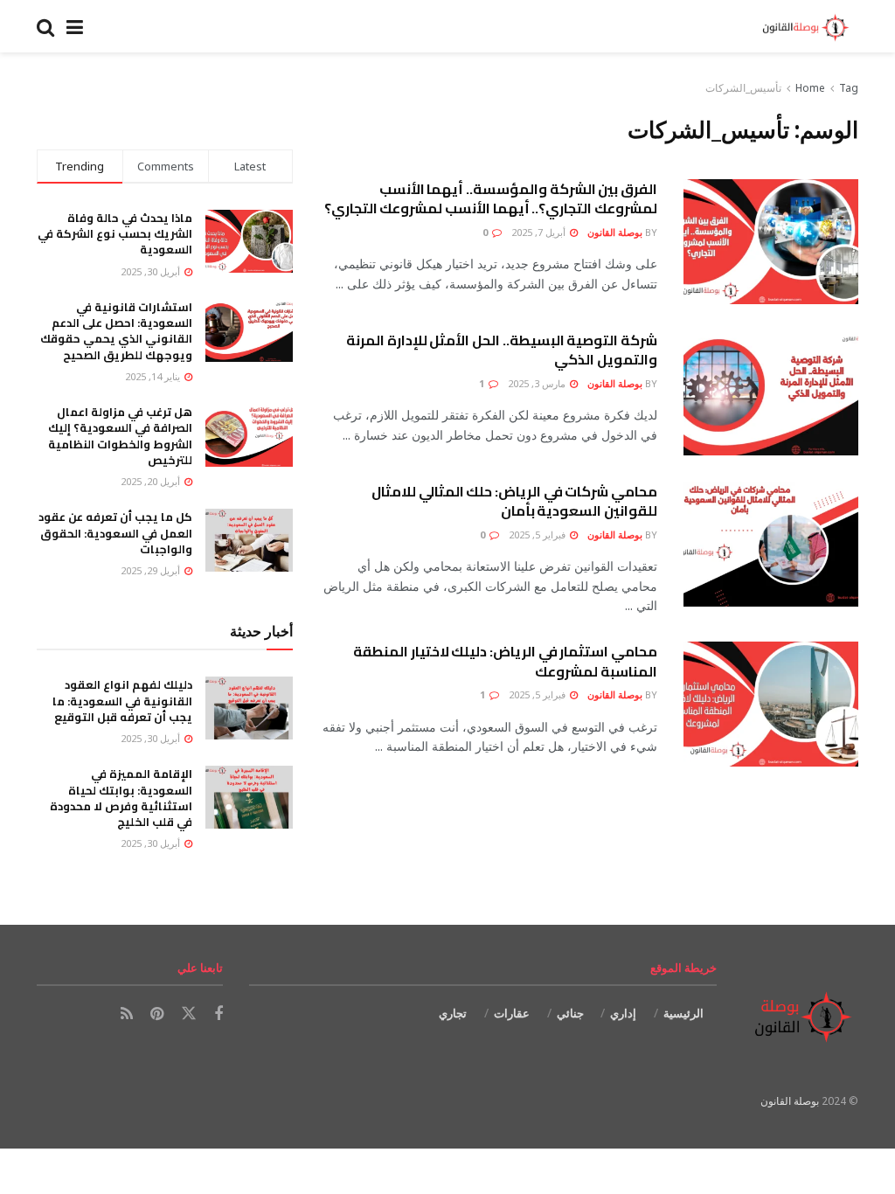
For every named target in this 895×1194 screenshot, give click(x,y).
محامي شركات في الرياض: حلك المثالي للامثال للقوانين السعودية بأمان (514, 501)
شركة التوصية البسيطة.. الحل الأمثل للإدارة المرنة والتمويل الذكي (501, 349)
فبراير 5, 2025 (538, 534)
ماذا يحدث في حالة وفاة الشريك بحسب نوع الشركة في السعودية (115, 233)
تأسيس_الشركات (743, 87)
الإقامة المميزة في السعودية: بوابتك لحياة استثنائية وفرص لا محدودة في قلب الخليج (121, 797)
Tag (848, 87)
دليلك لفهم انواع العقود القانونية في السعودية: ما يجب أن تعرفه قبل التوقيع (122, 700)
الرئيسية (683, 1013)
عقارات (512, 1013)
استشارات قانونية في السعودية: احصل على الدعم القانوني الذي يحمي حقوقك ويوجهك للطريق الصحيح (116, 330)
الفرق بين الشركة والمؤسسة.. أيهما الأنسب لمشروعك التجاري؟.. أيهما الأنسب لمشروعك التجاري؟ (490, 198)
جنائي (570, 1013)
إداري (623, 1013)
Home (810, 87)
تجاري (453, 1013)
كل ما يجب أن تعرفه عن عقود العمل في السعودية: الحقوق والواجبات (115, 532)
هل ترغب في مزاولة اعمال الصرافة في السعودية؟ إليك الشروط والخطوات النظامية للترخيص (120, 435)
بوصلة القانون (614, 232)
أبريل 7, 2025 (539, 232)
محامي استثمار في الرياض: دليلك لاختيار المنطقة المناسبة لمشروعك (505, 661)
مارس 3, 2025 (538, 383)
